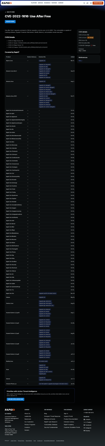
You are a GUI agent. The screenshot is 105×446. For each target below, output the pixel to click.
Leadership (28, 416)
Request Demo (98, 3)
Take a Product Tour (11, 431)
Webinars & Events (49, 419)
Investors (27, 427)
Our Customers (29, 422)
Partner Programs (30, 424)
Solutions (7, 422)
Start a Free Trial (10, 429)
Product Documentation (71, 419)
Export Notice (29, 440)
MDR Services (9, 420)
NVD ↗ (80, 60)
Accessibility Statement (49, 440)
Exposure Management (11, 418)
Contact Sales (9, 434)
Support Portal (68, 416)
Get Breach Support (11, 432)
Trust (34, 440)
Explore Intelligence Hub (15, 399)
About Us (27, 413)
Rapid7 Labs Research (50, 422)
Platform (34, 3)
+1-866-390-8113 (89, 412)
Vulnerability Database (50, 424)
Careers (27, 430)
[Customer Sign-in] (90, 3)
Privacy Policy (21, 440)
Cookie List (39, 440)
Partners (54, 3)
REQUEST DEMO (10, 21)
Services (40, 3)
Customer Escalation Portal (72, 427)
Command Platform (10, 416)
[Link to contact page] (87, 3)
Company (60, 3)
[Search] (84, 3)
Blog (45, 413)
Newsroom (28, 419)
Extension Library (69, 422)
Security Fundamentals (51, 427)
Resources (47, 3)
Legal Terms (13, 440)
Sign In (66, 413)
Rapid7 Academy (69, 424)
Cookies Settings (60, 440)
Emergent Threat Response (52, 416)
